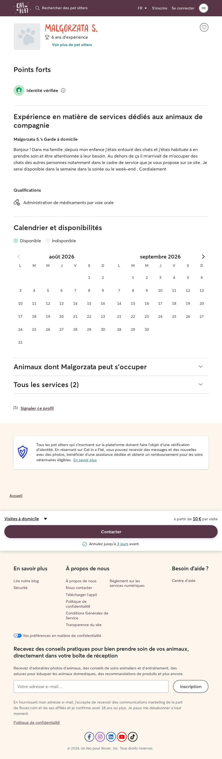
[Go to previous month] (19, 256)
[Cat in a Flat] (22, 8)
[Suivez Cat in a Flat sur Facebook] (89, 737)
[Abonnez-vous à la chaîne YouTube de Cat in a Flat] (122, 737)
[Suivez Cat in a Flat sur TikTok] (133, 737)
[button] (203, 8)
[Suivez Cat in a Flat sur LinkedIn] (111, 737)
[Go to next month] (203, 256)
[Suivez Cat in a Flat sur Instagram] (100, 737)
